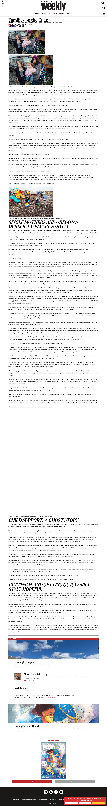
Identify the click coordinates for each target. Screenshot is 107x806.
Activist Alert (21, 688)
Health (16, 731)
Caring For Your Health (27, 726)
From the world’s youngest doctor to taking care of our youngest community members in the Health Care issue (51, 729)
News (9, 24)
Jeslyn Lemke (17, 24)
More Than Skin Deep (35, 674)
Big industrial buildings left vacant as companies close (32, 665)
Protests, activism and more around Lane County (30, 691)
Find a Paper (32, 782)
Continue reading (52, 697)
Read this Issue (75, 782)
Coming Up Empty (24, 662)
